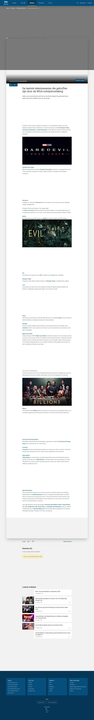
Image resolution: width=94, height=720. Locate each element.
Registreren (83, 3)
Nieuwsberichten (21, 8)
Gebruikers (51, 686)
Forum (50, 3)
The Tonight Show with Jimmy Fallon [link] (35, 506)
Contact (30, 682)
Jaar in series (11, 692)
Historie (30, 686)
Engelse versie (31, 690)
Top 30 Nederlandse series (14, 688)
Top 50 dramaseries (12, 686)
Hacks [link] (24, 315)
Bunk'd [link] (24, 216)
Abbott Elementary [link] (42, 130)
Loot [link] (23, 285)
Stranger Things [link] (64, 127)
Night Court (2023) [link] (27, 333)
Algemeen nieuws (80, 80)
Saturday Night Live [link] (38, 508)
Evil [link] (59, 127)
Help (50, 682)
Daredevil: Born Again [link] (28, 167)
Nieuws (32, 3)
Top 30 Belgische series (13, 690)
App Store (42, 702)
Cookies (72, 682)
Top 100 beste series (12, 682)
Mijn (6, 3)
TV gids (51, 688)
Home (7, 8)
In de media (31, 688)
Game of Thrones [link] (29, 210)
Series (14, 3)
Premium (41, 3)
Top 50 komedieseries (13, 684)
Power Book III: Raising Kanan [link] (30, 439)
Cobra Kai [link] (25, 130)
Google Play (53, 702)
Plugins (71, 690)
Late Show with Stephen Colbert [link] (53, 504)
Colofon (30, 684)
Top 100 (23, 3)
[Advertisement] (47, 23)
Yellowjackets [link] (32, 130)
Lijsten (50, 684)
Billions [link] (24, 408)
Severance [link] (25, 200)
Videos (50, 690)
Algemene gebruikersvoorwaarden (78, 686)
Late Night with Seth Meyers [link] (54, 506)
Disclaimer (72, 684)
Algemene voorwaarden (75, 688)
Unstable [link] (24, 323)
